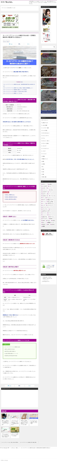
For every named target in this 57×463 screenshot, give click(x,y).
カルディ (44, 193)
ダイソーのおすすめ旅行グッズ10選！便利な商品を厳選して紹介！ (49, 59)
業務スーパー (51, 222)
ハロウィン (50, 203)
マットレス (44, 153)
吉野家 (44, 220)
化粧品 (43, 156)
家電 (43, 161)
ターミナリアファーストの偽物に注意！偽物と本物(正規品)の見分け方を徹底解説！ (29, 442)
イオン (51, 189)
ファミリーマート (46, 207)
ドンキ (50, 201)
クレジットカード (45, 135)
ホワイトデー (46, 211)
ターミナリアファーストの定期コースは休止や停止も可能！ (15, 91)
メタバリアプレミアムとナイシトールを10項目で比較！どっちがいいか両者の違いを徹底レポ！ (14, 422)
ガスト (49, 193)
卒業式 (51, 218)
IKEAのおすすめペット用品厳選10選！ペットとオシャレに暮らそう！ (48, 71)
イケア (45, 192)
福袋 (44, 226)
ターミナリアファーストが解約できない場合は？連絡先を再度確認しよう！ (18, 87)
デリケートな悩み (45, 143)
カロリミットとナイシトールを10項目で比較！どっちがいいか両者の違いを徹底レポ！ (5, 435)
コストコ (45, 195)
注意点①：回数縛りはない (10, 194)
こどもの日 (45, 186)
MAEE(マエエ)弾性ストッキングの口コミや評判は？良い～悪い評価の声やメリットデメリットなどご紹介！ (24, 422)
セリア (44, 199)
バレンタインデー (50, 205)
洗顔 (43, 169)
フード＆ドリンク (45, 148)
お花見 (50, 184)
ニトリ (43, 203)
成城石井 (53, 220)
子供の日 (48, 220)
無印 (48, 224)
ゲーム (43, 138)
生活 (43, 171)
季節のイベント (45, 158)
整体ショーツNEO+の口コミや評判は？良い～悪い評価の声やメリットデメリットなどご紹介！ (5, 422)
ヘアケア (44, 151)
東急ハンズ (44, 222)
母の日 (44, 224)
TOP (5, 447)
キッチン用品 (44, 130)
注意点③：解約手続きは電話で (10, 199)
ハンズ (44, 205)
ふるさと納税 (44, 125)
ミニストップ (44, 214)
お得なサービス (45, 122)
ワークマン (45, 218)
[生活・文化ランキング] (47, 234)
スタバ (43, 197)
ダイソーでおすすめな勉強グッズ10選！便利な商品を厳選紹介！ (48, 83)
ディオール (44, 201)
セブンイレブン (49, 197)
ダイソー (50, 199)
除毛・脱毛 (44, 176)
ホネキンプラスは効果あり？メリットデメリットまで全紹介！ (14, 434)
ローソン (52, 216)
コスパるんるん (7, 2)
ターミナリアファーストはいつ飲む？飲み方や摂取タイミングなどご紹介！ (33, 422)
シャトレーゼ (52, 195)
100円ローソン (45, 184)
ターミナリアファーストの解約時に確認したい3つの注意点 (15, 89)
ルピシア (50, 214)
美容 (43, 174)
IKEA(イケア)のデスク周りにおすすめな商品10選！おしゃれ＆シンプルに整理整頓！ (49, 96)
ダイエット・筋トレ (6, 41)
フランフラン (45, 209)
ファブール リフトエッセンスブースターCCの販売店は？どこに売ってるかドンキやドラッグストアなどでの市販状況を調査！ (48, 108)
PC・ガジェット (45, 120)
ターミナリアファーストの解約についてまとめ (12, 93)
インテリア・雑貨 (45, 127)
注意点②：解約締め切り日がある (11, 196)
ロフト (45, 217)
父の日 (52, 224)
